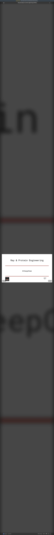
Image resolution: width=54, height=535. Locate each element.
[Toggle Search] (50, 2)
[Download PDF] (50, 533)
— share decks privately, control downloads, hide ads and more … (27, 0)
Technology (40, 533)
